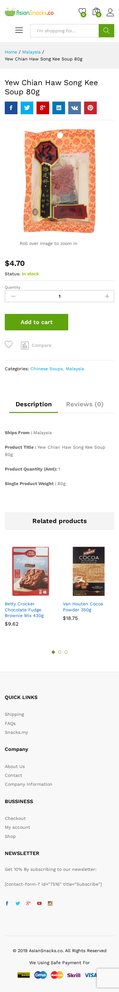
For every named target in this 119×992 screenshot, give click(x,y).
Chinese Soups (46, 368)
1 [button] (53, 652)
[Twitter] (17, 903)
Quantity (12, 287)
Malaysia (75, 368)
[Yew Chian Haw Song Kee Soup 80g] (11, 108)
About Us (15, 766)
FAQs (10, 723)
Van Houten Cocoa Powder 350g (83, 606)
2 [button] (59, 652)
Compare (41, 345)
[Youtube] (39, 903)
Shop (10, 836)
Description (34, 404)
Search (106, 30)
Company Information (28, 784)
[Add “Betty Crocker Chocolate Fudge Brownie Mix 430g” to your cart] (22, 593)
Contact (13, 775)
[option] (31, 589)
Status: (12, 273)
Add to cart (37, 322)
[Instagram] (50, 903)
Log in (110, 16)
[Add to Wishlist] (10, 344)
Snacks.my (16, 732)
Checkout (15, 818)
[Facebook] (7, 903)
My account (17, 827)
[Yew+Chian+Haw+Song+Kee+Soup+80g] (27, 108)
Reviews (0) (85, 404)
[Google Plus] (28, 903)
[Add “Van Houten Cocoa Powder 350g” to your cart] (80, 593)
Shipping (14, 714)
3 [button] (66, 652)
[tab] (33, 407)
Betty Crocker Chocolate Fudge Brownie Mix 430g (24, 609)
